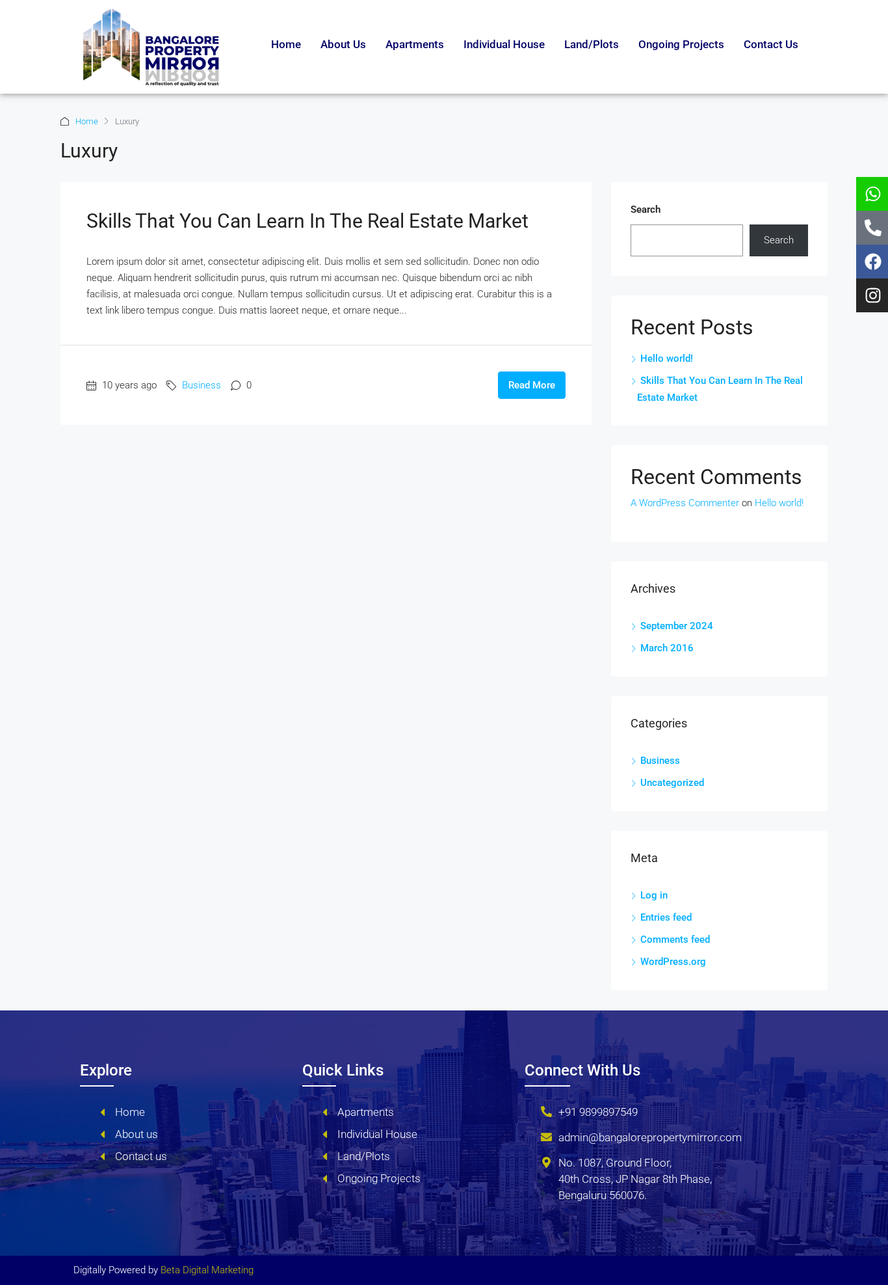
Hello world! (666, 358)
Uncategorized (672, 783)
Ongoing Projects (681, 44)
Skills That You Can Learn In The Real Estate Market (307, 221)
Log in (654, 895)
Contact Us (771, 44)
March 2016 (667, 648)
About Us (343, 44)
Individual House (504, 44)
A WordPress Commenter (685, 503)
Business (201, 385)
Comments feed (675, 939)
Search (645, 209)
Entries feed (666, 917)
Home (286, 44)
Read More (531, 385)
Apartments (414, 44)
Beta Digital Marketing (207, 1270)
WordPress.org (673, 961)
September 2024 (676, 626)
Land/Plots (591, 44)
